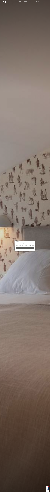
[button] (48, 1)
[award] (47, 486)
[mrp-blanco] (5, 0)
